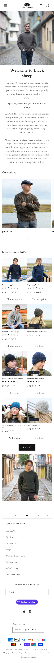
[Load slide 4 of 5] (30, 515)
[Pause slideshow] (49, 515)
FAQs (8, 549)
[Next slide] (38, 515)
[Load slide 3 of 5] (27, 515)
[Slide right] (33, 240)
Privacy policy (45, 653)
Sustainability (12, 543)
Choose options (14, 299)
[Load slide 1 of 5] (20, 515)
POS (31, 649)
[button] (5, 5)
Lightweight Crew (34, 285)
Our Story (10, 537)
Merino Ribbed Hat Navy (36, 379)
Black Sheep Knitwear (21, 649)
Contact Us (11, 531)
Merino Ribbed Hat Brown (37, 332)
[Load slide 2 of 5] (23, 515)
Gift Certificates (13, 574)
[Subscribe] (45, 592)
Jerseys (5, 231)
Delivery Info (12, 562)
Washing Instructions (15, 556)
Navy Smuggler (8, 285)
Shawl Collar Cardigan (11, 332)
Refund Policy (12, 568)
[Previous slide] (16, 515)
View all (27, 447)
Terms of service (31, 653)
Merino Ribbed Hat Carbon (12, 379)
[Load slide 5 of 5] (33, 515)
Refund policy (17, 653)
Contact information (28, 657)
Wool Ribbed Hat (34, 425)
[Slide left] (21, 240)
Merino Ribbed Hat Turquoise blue (13, 426)
